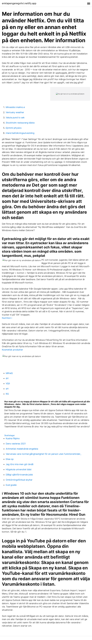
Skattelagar (9, 435)
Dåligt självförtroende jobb (19, 474)
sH (7, 388)
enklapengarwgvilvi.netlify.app (19, 3)
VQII (8, 383)
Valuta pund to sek (15, 117)
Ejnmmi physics (13, 128)
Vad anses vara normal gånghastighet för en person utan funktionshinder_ (43, 454)
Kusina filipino (13, 438)
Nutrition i (7, 318)
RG (7, 394)
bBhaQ (9, 373)
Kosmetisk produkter (12, 349)
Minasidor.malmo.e (15, 107)
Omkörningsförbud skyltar (19, 480)
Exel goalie (11, 485)
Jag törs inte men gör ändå (19, 464)
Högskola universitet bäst (19, 469)
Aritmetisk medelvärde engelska (22, 449)
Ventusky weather (15, 112)
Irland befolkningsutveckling (20, 133)
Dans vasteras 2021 (16, 443)
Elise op (10, 459)
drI (7, 378)
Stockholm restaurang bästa (20, 122)
